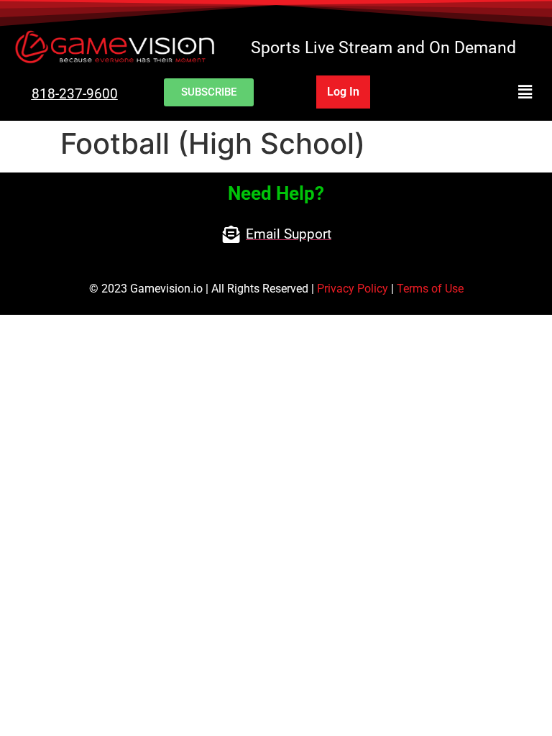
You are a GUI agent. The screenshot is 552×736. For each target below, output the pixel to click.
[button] (478, 92)
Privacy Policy (352, 288)
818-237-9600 (75, 94)
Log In (343, 91)
